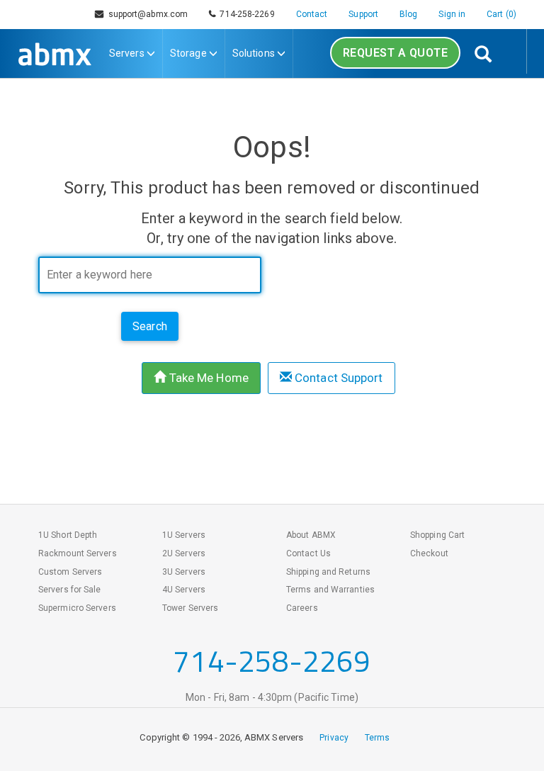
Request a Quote (395, 53)
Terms (377, 738)
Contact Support (337, 378)
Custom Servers (70, 572)
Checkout (429, 553)
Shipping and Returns (328, 572)
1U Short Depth (67, 535)
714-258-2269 (244, 14)
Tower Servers (190, 608)
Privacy (333, 738)
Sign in (451, 14)
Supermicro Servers (77, 608)
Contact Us (308, 553)
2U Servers (183, 553)
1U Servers (183, 535)
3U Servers (183, 572)
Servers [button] (128, 53)
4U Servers (183, 590)
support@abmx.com (148, 14)
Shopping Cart (437, 535)
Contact (312, 14)
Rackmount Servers (77, 553)
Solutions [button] (254, 53)
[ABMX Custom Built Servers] (55, 51)
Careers (302, 608)
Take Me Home (207, 378)
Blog (408, 14)
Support (363, 14)
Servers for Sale (69, 590)
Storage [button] (189, 53)
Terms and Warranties (330, 590)
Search (149, 326)
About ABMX (311, 535)
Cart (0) (501, 14)
